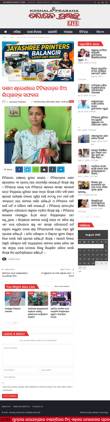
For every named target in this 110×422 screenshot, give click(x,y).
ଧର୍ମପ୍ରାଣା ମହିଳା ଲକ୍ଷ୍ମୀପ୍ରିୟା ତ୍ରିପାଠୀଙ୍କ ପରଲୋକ (99, 89)
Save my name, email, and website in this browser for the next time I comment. (37, 388)
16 (80, 259)
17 (84, 259)
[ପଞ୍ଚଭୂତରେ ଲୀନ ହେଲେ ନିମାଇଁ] (83, 139)
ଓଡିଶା (17, 32)
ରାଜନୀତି (52, 32)
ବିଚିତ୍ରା (83, 32)
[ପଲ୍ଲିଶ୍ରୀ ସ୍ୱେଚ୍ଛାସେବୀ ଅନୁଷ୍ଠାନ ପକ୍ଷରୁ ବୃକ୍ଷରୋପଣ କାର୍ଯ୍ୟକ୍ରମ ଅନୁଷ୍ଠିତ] (38, 298)
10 (84, 255)
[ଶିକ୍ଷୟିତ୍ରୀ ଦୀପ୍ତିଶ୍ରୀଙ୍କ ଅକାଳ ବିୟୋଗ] (83, 203)
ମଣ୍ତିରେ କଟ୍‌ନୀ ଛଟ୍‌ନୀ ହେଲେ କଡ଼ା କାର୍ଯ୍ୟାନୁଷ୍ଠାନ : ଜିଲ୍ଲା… (99, 169)
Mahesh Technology (100, 412)
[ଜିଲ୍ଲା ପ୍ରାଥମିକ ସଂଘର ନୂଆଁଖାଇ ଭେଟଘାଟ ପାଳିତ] (83, 71)
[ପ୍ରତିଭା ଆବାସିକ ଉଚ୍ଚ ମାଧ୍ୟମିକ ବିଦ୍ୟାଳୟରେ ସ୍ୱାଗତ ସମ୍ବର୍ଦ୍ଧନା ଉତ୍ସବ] (61, 298)
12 (93, 255)
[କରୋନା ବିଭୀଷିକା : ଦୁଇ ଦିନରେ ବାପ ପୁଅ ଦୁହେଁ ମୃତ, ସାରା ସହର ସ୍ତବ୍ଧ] (83, 153)
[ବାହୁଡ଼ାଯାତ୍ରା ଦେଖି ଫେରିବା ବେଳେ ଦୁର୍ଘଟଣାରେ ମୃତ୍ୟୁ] (83, 104)
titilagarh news (14, 259)
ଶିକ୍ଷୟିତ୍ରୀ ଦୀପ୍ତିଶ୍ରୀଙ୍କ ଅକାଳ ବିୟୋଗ (98, 203)
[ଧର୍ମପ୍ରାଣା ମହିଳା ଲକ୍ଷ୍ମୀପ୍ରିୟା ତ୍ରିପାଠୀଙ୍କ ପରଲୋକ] (83, 88)
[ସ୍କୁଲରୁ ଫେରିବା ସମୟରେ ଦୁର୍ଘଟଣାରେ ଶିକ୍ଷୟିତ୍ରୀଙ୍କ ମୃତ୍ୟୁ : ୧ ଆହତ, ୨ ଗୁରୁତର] (83, 53)
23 (80, 263)
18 (89, 259)
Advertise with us (43, 2)
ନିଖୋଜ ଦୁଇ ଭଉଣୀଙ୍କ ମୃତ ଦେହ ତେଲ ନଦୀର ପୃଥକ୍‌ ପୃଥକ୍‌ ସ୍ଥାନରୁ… (93, 187)
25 (89, 263)
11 (89, 255)
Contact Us (56, 2)
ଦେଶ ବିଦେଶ (34, 32)
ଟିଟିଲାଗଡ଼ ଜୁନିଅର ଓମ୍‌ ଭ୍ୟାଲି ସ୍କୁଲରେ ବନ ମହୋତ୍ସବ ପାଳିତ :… (93, 122)
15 (106, 255)
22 (106, 259)
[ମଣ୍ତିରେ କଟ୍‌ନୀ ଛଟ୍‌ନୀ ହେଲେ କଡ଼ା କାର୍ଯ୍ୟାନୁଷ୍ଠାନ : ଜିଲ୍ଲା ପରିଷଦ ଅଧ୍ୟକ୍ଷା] (83, 169)
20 (97, 259)
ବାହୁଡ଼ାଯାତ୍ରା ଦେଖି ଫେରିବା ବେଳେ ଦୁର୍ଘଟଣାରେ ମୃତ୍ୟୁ (99, 105)
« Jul (79, 271)
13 (97, 255)
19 (93, 259)
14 (101, 255)
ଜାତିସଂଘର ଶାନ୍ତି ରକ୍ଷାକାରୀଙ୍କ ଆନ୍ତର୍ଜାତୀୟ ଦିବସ (15, 274)
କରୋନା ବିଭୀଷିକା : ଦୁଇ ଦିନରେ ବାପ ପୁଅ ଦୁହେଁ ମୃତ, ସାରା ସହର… (99, 153)
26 (93, 263)
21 (101, 259)
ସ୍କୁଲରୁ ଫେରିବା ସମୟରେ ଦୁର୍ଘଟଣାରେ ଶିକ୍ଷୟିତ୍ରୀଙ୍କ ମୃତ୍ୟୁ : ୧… (92, 54)
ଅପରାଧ (68, 32)
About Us (31, 2)
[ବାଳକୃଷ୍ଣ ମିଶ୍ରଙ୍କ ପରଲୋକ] (15, 298)
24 (84, 263)
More (100, 32)
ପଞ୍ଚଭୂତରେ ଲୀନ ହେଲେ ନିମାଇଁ (99, 137)
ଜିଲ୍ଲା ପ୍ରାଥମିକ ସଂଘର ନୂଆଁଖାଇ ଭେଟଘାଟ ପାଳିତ (99, 71)
